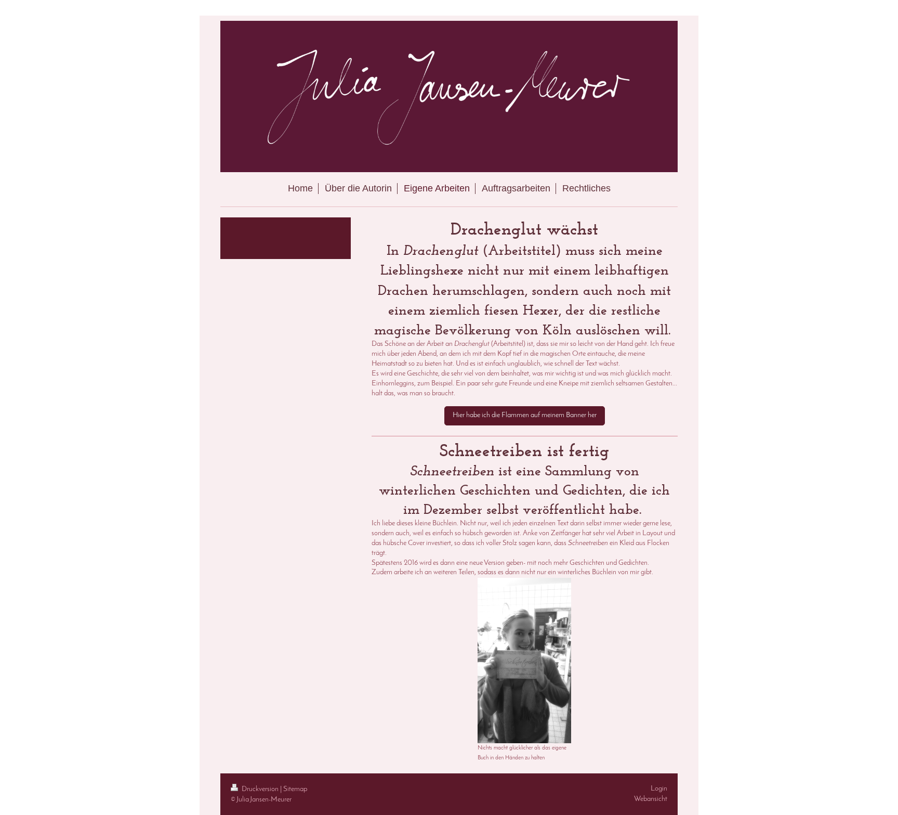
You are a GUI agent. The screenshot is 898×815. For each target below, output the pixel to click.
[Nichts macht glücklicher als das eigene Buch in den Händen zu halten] (524, 660)
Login (659, 789)
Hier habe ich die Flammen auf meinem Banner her (525, 415)
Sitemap (295, 789)
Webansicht (650, 799)
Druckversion (260, 789)
